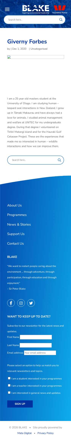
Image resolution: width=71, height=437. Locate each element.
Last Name (13, 345)
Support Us (16, 234)
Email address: (15, 353)
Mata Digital (24, 433)
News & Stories (19, 224)
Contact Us (15, 243)
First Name (13, 337)
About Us (14, 205)
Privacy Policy (45, 433)
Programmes (17, 215)
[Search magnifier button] (61, 19)
